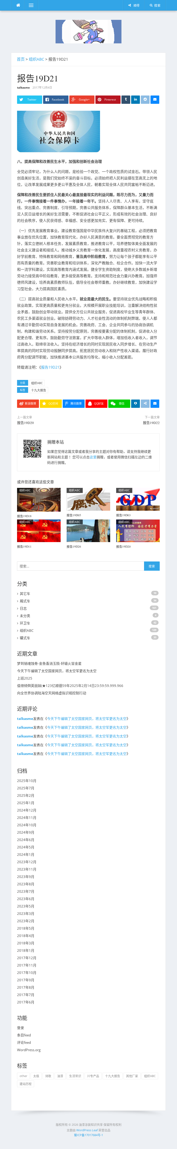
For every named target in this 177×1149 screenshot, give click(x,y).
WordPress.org (29, 1050)
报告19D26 (74, 546)
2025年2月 (25, 795)
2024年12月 (26, 810)
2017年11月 (26, 965)
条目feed (24, 1035)
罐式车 (25, 638)
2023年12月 (26, 862)
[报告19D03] (138, 499)
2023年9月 (25, 876)
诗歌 (48, 1076)
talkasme (23, 88)
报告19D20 (25, 422)
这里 (93, 457)
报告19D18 (24, 516)
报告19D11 (24, 546)
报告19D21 (50, 367)
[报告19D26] (88, 530)
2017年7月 (25, 994)
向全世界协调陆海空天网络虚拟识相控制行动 (51, 693)
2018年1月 (25, 950)
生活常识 (75, 1076)
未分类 (25, 615)
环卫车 (25, 623)
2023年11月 (26, 869)
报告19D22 (151, 422)
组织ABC (36, 59)
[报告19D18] (39, 499)
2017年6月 (25, 1002)
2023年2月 (25, 921)
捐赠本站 (55, 442)
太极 (36, 1076)
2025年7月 (25, 788)
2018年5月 (25, 928)
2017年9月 (25, 980)
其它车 (25, 593)
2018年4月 (25, 935)
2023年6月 (25, 898)
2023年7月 (25, 891)
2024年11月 (26, 817)
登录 (20, 1027)
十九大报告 (38, 390)
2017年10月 (26, 972)
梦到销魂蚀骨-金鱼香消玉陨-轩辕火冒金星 (49, 663)
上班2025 (24, 678)
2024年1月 (25, 854)
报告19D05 (74, 515)
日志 (23, 608)
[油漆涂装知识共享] (88, 31)
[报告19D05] (88, 499)
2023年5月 (25, 906)
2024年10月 (26, 825)
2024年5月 (25, 847)
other (23, 1076)
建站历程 (26, 1084)
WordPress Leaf (87, 1130)
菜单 (28, 5)
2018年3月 (25, 943)
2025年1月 (25, 802)
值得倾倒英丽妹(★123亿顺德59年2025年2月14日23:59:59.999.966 (70, 685)
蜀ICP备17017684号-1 (88, 1135)
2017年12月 (26, 957)
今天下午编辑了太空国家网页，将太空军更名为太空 (57, 671)
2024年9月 (25, 832)
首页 (21, 59)
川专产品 (93, 1076)
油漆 (60, 1076)
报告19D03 (123, 515)
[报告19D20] (138, 530)
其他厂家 (132, 1076)
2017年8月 (25, 987)
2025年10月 (26, 780)
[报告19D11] (39, 530)
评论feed (24, 1042)
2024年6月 (25, 839)
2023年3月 (25, 913)
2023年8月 (25, 884)
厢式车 (25, 601)
